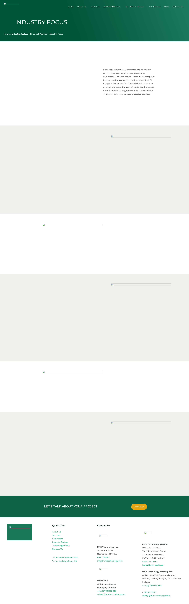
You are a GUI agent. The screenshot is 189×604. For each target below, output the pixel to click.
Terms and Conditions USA (65, 557)
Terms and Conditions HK (64, 561)
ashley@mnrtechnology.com (111, 594)
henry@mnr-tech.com (153, 565)
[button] (139, 507)
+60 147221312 (150, 592)
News (166, 7)
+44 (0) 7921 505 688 (106, 591)
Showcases (155, 7)
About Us (81, 7)
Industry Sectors (111, 7)
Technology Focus (134, 7)
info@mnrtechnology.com (110, 561)
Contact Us (178, 7)
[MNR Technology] (11, 6)
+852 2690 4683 (149, 561)
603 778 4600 (103, 557)
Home (71, 7)
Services (95, 7)
